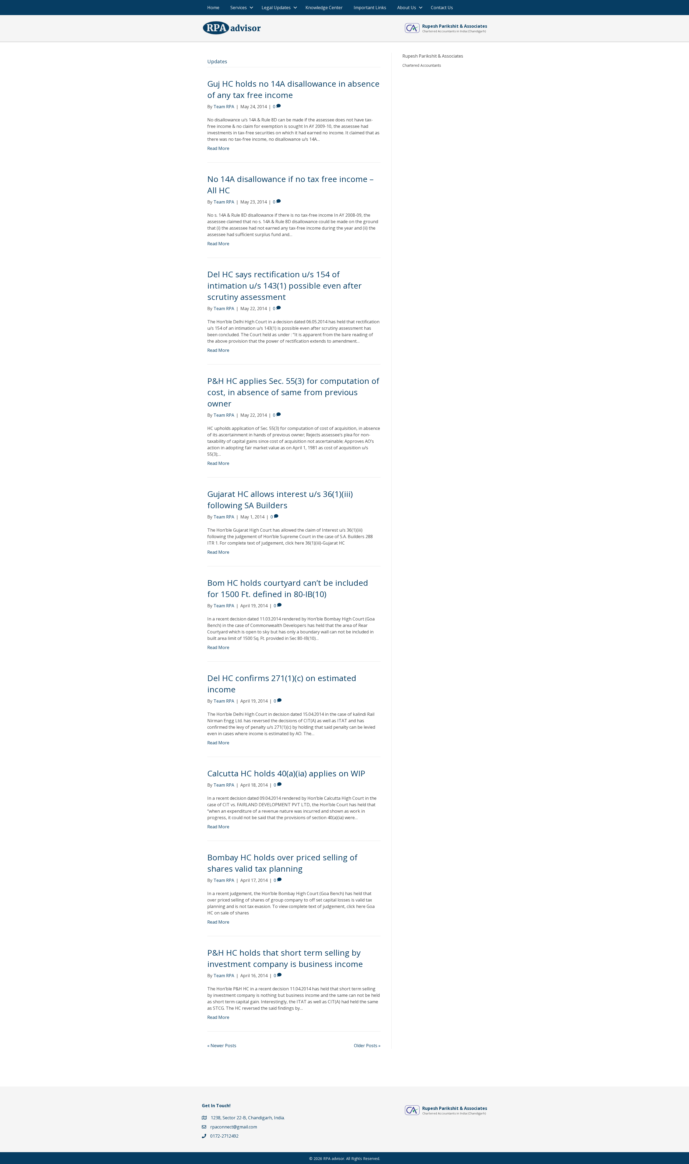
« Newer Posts (221, 1046)
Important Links (370, 7)
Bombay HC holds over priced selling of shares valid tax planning (282, 863)
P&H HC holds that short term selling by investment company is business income (285, 958)
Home (213, 7)
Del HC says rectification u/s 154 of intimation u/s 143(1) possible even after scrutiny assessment (284, 285)
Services (238, 7)
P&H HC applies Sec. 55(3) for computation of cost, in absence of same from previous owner (293, 392)
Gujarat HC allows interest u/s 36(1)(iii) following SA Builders (280, 499)
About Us (406, 7)
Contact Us (442, 7)
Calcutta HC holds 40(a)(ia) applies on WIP (286, 773)
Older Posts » (367, 1046)
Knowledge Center (324, 7)
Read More (218, 148)
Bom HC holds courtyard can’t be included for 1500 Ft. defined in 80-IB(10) (287, 588)
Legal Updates (276, 7)
